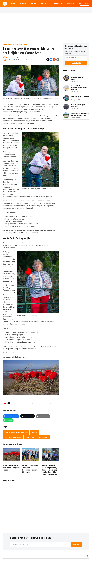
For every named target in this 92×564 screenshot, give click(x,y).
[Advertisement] (46, 27)
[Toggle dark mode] (80, 4)
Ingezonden (30, 437)
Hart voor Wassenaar (16, 58)
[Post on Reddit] (54, 59)
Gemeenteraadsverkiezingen (16, 432)
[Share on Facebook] (51, 59)
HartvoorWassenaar (12, 437)
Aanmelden (76, 63)
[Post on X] (47, 59)
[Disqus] (31, 506)
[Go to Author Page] (5, 59)
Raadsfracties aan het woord (15, 44)
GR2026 (34, 432)
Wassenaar (43, 437)
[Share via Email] (57, 59)
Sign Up (76, 545)
